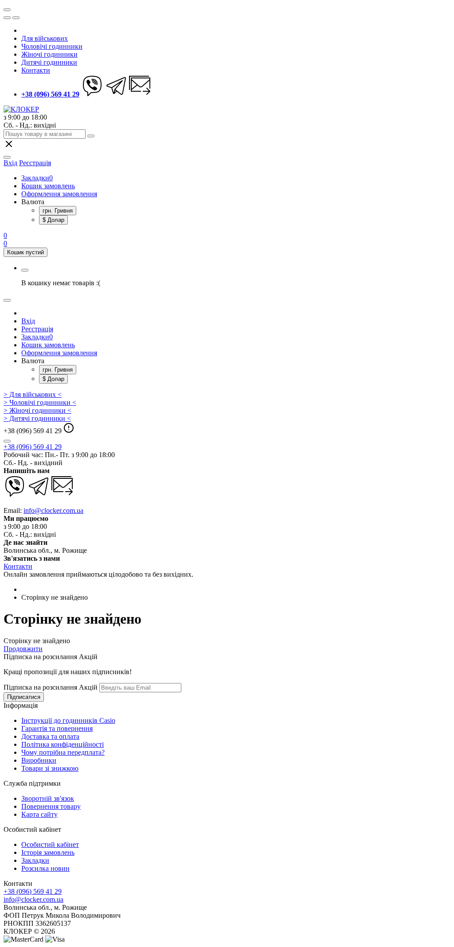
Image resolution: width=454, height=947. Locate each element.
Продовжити (23, 648)
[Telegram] (116, 94)
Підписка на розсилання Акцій (51, 687)
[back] (16, 17)
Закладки (37, 178)
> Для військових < (33, 394)
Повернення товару (51, 806)
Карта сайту (39, 814)
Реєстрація (35, 163)
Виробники (38, 760)
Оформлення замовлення (59, 194)
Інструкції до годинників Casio (68, 720)
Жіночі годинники (49, 54)
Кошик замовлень (48, 186)
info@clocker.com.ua (53, 510)
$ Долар (53, 220)
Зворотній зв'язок (47, 798)
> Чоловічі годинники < (40, 402)
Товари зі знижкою (49, 768)
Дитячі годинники (49, 62)
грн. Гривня (58, 210)
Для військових (44, 38)
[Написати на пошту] (140, 94)
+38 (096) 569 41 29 (33, 446)
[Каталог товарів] (7, 9)
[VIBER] (92, 94)
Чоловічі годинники (51, 46)
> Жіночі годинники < (37, 410)
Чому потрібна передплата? (63, 752)
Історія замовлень (47, 852)
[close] (7, 17)
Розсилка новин (45, 868)
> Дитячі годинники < (37, 418)
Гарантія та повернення (57, 728)
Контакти (35, 70)
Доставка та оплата (50, 736)
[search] (90, 136)
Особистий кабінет (50, 844)
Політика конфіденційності (62, 744)
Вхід (28, 321)
